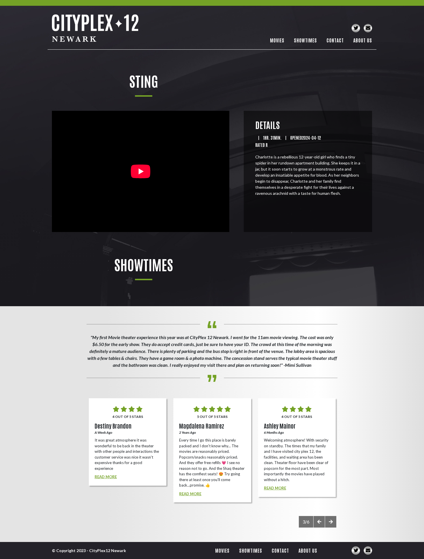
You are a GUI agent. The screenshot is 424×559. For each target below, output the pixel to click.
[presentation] (319, 522)
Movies (277, 40)
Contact (335, 40)
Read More (106, 476)
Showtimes (305, 40)
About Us (362, 40)
